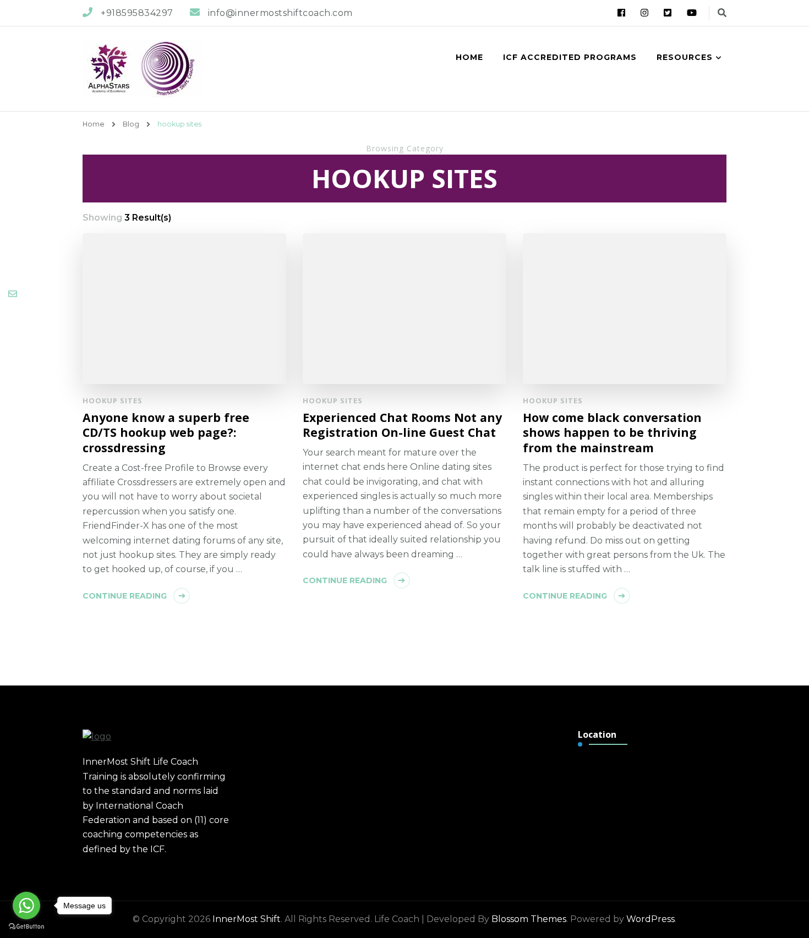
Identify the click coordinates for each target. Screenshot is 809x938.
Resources (685, 57)
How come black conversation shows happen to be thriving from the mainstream (612, 433)
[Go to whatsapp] (26, 905)
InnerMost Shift (246, 919)
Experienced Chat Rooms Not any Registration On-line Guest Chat (402, 425)
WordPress (650, 919)
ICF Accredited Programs (570, 57)
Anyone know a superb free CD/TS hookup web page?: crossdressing (166, 433)
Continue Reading (125, 596)
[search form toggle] (722, 13)
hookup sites (113, 400)
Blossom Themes (528, 919)
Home (469, 57)
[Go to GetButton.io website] (26, 926)
